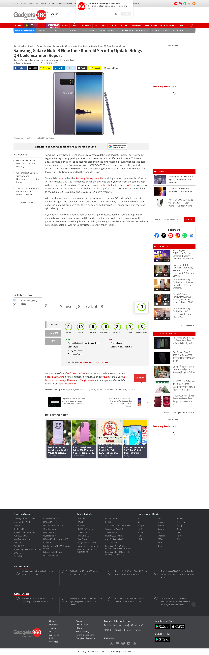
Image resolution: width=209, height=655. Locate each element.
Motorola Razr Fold (22, 522)
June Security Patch (118, 390)
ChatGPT (17, 526)
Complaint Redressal (85, 639)
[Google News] (191, 235)
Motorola (161, 526)
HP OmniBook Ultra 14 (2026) (56, 539)
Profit (31, 4)
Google (141, 526)
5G (188, 31)
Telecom (53, 31)
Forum (106, 376)
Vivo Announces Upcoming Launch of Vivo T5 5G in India (37, 573)
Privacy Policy (82, 625)
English (107, 625)
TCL (178, 533)
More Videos (187, 325)
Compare (149, 25)
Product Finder (129, 25)
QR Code (131, 390)
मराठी (141, 625)
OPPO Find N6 (20, 529)
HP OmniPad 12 (50, 522)
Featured (159, 171)
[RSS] (193, 3)
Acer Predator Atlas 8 (114, 539)
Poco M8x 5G (82, 519)
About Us (53, 621)
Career (79, 621)
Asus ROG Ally (111, 543)
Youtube (117, 642)
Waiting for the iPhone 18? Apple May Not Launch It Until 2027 (86, 573)
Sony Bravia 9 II (111, 533)
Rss (134, 642)
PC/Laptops (127, 31)
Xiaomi (180, 539)
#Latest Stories (21, 594)
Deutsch (128, 630)
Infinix (140, 539)
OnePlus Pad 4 (49, 529)
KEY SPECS (53, 333)
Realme (161, 546)
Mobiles (41, 31)
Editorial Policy (82, 632)
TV (118, 31)
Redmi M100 (82, 526)
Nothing (161, 529)
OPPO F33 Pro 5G (50, 533)
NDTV (16, 4)
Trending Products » (164, 86)
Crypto (101, 31)
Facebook (50, 380)
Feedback (53, 628)
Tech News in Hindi (163, 333)
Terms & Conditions (85, 635)
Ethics (79, 628)
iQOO (140, 543)
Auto (65, 25)
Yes (126, 14)
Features (100, 25)
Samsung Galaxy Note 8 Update (95, 390)
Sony (179, 529)
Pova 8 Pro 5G (83, 536)
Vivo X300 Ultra (20, 536)
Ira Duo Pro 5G (111, 519)
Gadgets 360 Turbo (54, 376)
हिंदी (37, 4)
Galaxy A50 (125, 185)
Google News (86, 380)
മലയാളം (117, 630)
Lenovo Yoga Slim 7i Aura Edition (27, 550)
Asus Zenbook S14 (22, 539)
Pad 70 (108, 522)
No (116, 14)
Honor (140, 533)
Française (138, 630)
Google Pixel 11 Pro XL (86, 543)
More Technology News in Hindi (178, 412)
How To (63, 31)
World (23, 4)
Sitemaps (53, 625)
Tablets (155, 31)
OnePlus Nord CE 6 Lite (53, 526)
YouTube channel (67, 383)
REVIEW (54, 325)
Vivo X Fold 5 (19, 556)
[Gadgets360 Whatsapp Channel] (184, 235)
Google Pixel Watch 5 (114, 529)
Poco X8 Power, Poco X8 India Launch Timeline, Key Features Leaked (131, 600)
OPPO (160, 539)
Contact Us (54, 635)
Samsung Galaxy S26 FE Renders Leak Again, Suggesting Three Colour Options (86, 602)
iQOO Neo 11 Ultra (85, 529)
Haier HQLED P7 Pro (113, 536)
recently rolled (104, 185)
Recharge (166, 25)
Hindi (115, 625)
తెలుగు (134, 625)
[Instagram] (177, 235)
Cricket (51, 4)
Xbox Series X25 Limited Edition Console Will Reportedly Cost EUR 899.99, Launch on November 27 (175, 602)
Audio (111, 31)
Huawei (141, 536)
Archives (53, 632)
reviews (81, 373)
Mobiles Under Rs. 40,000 (25, 533)
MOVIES (43, 4)
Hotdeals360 (142, 31)
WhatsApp (61, 380)
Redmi (180, 519)
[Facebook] (156, 235)
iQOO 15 (17, 543)
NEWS (54, 341)
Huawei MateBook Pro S (87, 546)
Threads (71, 380)
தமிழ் (127, 625)
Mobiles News (36, 46)
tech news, (72, 373)
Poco (160, 543)
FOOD (59, 4)
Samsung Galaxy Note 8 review (94, 362)
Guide (112, 25)
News (74, 25)
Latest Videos (161, 246)
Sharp (179, 526)
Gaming (73, 31)
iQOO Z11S (82, 533)
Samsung (181, 522)
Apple (140, 522)
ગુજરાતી (107, 630)
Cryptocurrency (49, 536)
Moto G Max (82, 539)
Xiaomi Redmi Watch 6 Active (117, 526)
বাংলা (121, 625)
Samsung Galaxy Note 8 (88, 178)
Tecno (179, 536)
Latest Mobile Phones (52, 552)
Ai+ (139, 519)
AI (42, 25)
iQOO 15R (18, 553)
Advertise (53, 642)
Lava (159, 519)
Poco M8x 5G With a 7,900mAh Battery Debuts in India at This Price (131, 573)
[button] (145, 438)
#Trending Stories (22, 567)
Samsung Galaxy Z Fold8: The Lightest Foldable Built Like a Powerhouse (180, 180)
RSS (51, 639)
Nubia (160, 533)
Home (18, 25)
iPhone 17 (47, 543)
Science (166, 31)
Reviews (86, 25)
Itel (139, 546)
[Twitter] (163, 235)
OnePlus (161, 536)
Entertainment (88, 31)
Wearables (178, 31)
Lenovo (161, 522)
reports (62, 178)
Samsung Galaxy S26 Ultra (25, 519)
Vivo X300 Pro (20, 546)
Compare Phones (50, 556)
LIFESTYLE (67, 4)
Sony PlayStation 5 (51, 519)
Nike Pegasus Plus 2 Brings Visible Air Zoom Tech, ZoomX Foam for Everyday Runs (177, 574)
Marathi (135, 4)
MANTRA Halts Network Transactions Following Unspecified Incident (37, 600)
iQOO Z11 (81, 522)
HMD (140, 529)
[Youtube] (170, 235)
